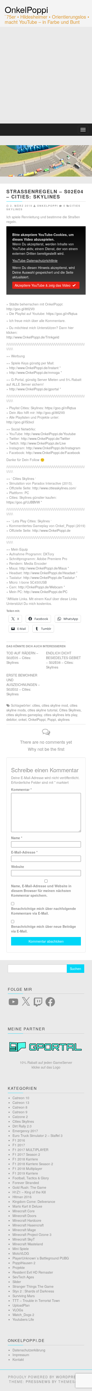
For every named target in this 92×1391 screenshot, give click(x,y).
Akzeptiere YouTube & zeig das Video (43, 285)
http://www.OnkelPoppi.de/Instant (34, 367)
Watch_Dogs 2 (23, 1314)
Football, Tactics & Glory (31, 1178)
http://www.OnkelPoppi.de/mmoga (34, 372)
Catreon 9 (20, 1112)
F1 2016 (19, 1140)
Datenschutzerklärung (29, 1350)
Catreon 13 (21, 1102)
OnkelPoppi (26, 9)
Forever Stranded (26, 1182)
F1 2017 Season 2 (26, 1154)
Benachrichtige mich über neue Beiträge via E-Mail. (43, 928)
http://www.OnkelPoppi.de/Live (43, 443)
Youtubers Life (23, 1319)
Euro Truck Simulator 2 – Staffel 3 (38, 1135)
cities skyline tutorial (42, 710)
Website (17, 866)
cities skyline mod (55, 705)
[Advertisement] (46, 75)
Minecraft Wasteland (28, 1244)
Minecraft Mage (24, 1229)
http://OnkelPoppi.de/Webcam (40, 587)
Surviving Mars (24, 1295)
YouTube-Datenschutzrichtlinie (35, 260)
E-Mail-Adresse (24, 852)
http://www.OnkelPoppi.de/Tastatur (49, 577)
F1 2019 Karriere (25, 1173)
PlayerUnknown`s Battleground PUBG (41, 1258)
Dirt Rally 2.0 (22, 1126)
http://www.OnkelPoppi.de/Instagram (53, 448)
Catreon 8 (20, 1107)
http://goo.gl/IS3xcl (20, 422)
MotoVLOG (21, 1253)
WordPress (68, 1376)
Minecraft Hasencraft (28, 1225)
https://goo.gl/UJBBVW (23, 502)
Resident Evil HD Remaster (33, 1272)
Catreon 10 (21, 1097)
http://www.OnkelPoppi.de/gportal (34, 389)
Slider (17, 1281)
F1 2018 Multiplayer (27, 1168)
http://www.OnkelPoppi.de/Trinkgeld (32, 337)
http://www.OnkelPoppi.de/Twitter (45, 438)
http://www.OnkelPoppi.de (51, 530)
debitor (11, 719)
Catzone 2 (20, 1116)
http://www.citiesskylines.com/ (54, 488)
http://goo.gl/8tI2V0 (20, 308)
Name (16, 837)
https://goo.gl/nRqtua (61, 313)
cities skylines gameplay (24, 714)
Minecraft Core (24, 1211)
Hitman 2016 (22, 1196)
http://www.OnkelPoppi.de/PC (45, 591)
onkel (22, 719)
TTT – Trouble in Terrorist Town (36, 1300)
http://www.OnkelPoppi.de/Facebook (53, 452)
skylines (64, 719)
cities (36, 705)
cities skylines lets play (60, 714)
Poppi (51, 719)
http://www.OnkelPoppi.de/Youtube (50, 433)
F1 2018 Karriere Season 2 (33, 1163)
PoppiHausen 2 (24, 1262)
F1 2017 (19, 1145)
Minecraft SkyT (24, 1239)
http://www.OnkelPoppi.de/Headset (49, 572)
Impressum (21, 1354)
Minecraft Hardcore (27, 1220)
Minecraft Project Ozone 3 (32, 1234)
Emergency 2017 (25, 1130)
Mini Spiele (21, 1248)
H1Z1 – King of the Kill (29, 1192)
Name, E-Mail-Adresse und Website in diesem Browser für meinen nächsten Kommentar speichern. (41, 890)
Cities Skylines (70, 710)
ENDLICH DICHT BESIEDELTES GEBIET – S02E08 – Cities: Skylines (63, 660)
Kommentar (21, 789)
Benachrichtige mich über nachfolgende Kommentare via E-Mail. (43, 911)
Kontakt (18, 1359)
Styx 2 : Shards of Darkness (33, 1291)
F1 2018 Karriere (25, 1159)
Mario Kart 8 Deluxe (27, 1206)
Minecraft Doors (24, 1215)
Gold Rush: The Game (29, 1187)
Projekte (19, 1267)
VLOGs (18, 1310)
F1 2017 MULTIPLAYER (30, 1149)
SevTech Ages (23, 1277)
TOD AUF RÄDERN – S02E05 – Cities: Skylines (22, 658)
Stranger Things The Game (33, 1286)
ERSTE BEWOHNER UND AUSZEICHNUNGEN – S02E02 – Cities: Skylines (23, 684)
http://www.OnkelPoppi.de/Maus (43, 568)
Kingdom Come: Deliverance (34, 1201)
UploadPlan (21, 1305)
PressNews (38, 1381)
